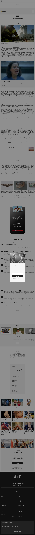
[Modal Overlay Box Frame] (17, 267)
